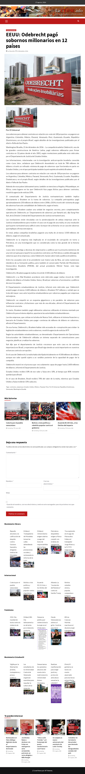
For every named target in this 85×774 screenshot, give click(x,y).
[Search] (78, 21)
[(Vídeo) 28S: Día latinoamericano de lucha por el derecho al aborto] (29, 635)
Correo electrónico (48, 482)
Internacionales (11, 30)
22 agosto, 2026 (26, 762)
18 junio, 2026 (44, 430)
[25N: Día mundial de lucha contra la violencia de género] (15, 632)
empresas (20, 387)
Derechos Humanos (12, 415)
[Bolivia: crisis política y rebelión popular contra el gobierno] (29, 597)
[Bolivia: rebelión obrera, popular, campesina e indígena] (70, 600)
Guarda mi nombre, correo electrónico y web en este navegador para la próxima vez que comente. (40, 505)
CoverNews (37, 770)
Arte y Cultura (42, 728)
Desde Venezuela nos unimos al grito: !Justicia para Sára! (56, 622)
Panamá (42, 387)
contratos (13, 387)
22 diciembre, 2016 (22, 51)
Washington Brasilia (19, 389)
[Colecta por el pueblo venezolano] (15, 592)
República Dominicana (67, 387)
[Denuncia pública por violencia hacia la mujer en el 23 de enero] (42, 639)
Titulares (9, 728)
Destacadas (22, 415)
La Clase (40, 725)
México (37, 387)
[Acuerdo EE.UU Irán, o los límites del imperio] (42, 595)
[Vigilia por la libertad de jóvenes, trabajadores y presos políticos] (15, 683)
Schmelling (10, 428)
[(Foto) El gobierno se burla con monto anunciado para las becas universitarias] (70, 685)
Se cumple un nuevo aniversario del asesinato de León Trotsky (58, 742)
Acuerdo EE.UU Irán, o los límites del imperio (68, 424)
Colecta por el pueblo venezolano (14, 424)
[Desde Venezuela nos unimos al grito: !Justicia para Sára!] (56, 637)
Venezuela (9, 389)
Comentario (11, 452)
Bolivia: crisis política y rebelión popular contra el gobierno (42, 425)
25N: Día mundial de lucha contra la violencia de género (15, 622)
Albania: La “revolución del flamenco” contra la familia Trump (56, 587)
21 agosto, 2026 (42, 753)
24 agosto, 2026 (11, 753)
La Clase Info (11, 51)
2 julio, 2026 (18, 428)
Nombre (9, 481)
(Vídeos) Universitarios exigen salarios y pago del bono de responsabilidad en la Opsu (42, 539)
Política (9, 417)
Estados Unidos (29, 387)
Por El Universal (54, 387)
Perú (47, 387)
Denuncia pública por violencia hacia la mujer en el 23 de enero (42, 622)
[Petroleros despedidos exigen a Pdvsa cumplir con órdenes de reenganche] (56, 550)
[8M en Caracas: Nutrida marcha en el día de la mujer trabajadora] (70, 634)
